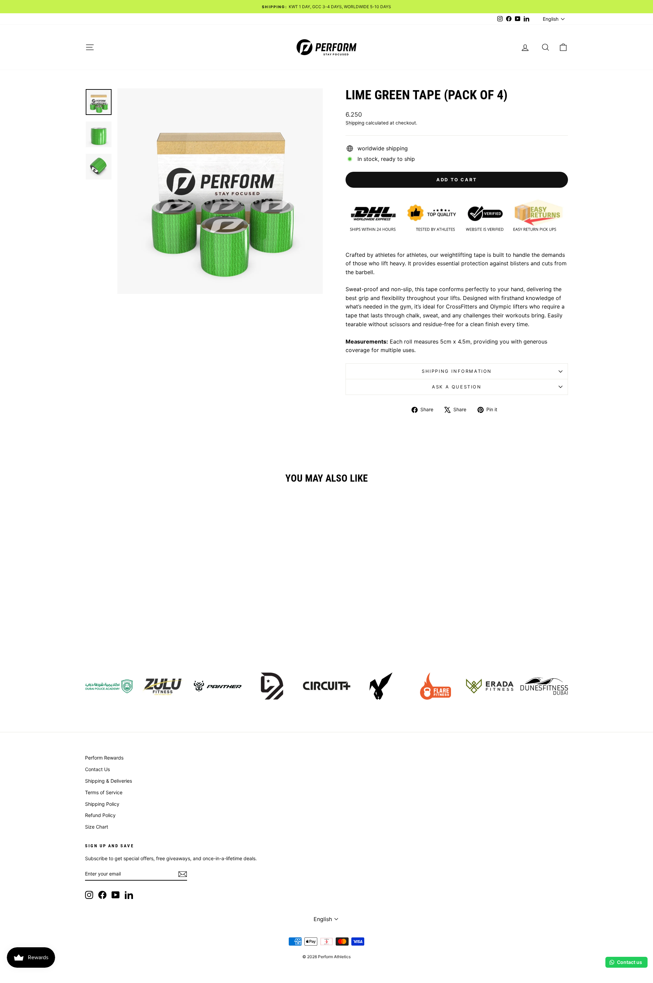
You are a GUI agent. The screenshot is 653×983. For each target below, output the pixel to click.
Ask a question (456, 386)
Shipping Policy (102, 804)
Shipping (355, 123)
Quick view (142, 608)
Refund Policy (100, 815)
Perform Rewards (104, 758)
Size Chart (96, 827)
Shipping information (457, 371)
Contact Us (97, 769)
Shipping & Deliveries (108, 781)
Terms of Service (103, 792)
